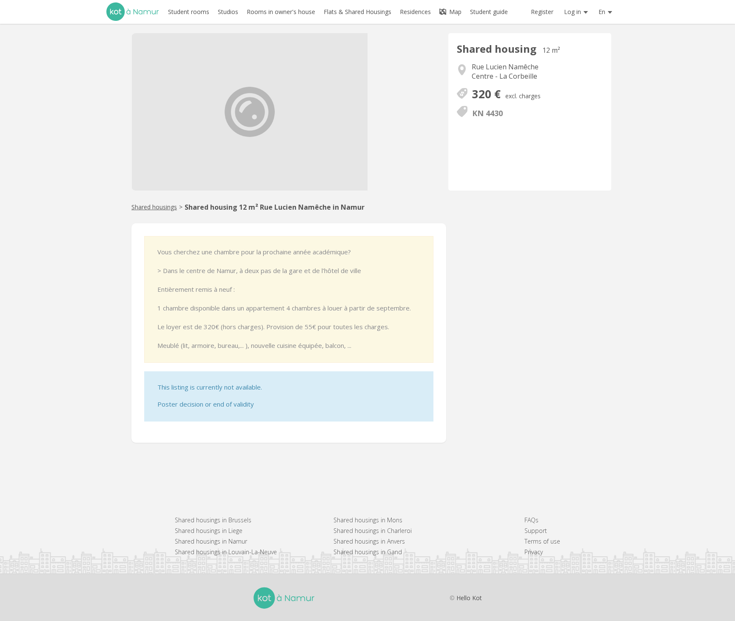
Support (535, 531)
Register (542, 12)
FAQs (531, 520)
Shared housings (154, 207)
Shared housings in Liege (208, 531)
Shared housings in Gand (367, 552)
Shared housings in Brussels (213, 520)
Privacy (533, 552)
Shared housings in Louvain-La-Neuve (226, 552)
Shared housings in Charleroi (372, 531)
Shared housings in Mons (367, 520)
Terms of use (542, 541)
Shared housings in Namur (211, 541)
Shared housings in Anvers (369, 541)
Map (454, 12)
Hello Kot (469, 598)
